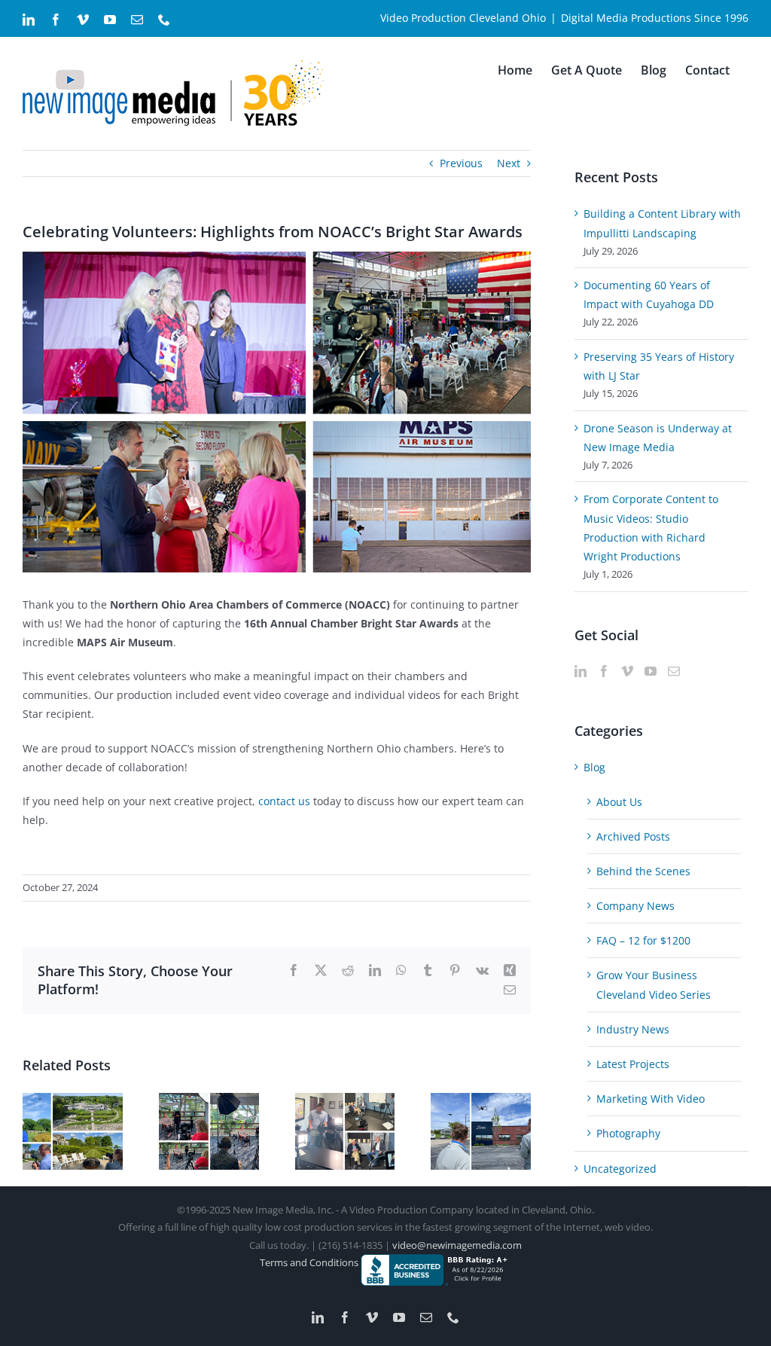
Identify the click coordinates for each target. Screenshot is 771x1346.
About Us (619, 802)
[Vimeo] (627, 671)
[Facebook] (604, 671)
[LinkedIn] (580, 671)
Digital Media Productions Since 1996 (654, 18)
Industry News (632, 1029)
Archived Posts (633, 836)
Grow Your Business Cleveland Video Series (653, 984)
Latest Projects (632, 1064)
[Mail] (674, 671)
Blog (594, 767)
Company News (635, 906)
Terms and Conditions (310, 1262)
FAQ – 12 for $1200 (643, 940)
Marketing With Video (650, 1098)
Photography (628, 1133)
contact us (284, 801)
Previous (461, 163)
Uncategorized (620, 1168)
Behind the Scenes (643, 871)
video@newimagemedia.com (457, 1245)
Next (508, 163)
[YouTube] (651, 671)
